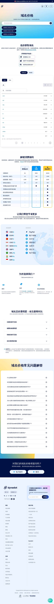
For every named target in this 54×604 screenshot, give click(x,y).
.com (3, 96)
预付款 (22, 161)
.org (3, 104)
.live (3, 136)
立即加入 (45, 497)
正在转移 (29, 291)
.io (2, 113)
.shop (3, 127)
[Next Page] (50, 143)
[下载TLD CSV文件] (3, 85)
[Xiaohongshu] (11, 495)
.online (3, 131)
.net (3, 118)
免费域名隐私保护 (28, 64)
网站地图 (30, 553)
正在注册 (24, 291)
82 (43, 143)
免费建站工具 (27, 57)
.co (3, 109)
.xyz (3, 100)
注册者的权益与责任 (35, 592)
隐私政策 (16, 592)
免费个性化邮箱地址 (28, 61)
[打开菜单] (51, 6)
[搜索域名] (50, 23)
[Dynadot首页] (2, 6)
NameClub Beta (32, 536)
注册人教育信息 (27, 592)
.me (3, 122)
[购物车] (46, 6)
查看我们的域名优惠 (8, 31)
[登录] (42, 6)
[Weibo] (8, 495)
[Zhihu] (15, 495)
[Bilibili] (13, 495)
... (40, 143)
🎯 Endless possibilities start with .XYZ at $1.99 (25, 1)
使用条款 (21, 592)
